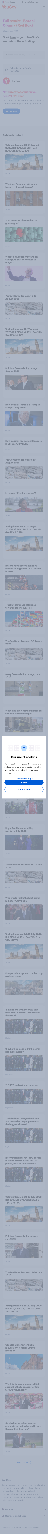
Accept (24, 782)
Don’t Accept (24, 789)
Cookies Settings (24, 778)
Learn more (10, 773)
